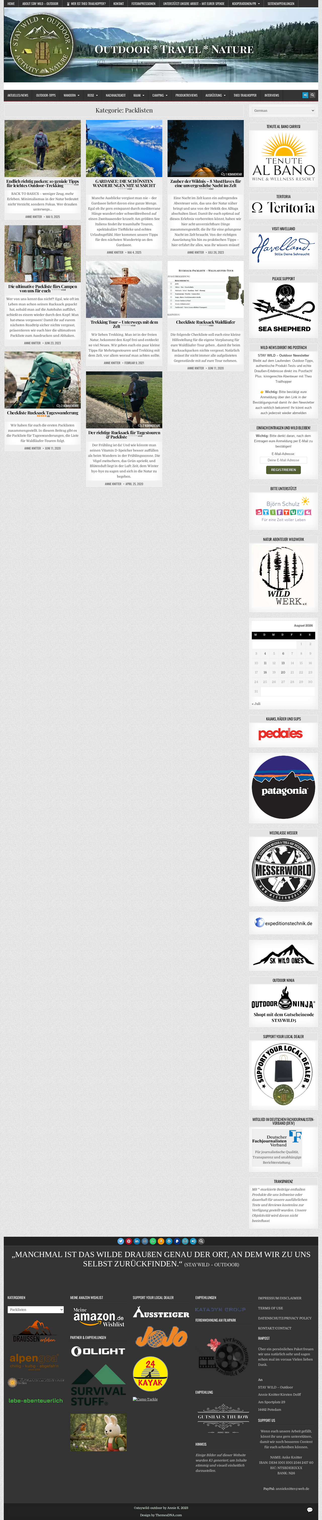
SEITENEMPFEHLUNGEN (281, 3)
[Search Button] (312, 95)
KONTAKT (118, 3)
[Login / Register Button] (305, 95)
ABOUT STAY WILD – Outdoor (40, 3)
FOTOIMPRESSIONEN (143, 3)
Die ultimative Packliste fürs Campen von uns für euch (42, 288)
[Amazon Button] (161, 1241)
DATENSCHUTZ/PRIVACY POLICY (285, 1318)
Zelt (208, 137)
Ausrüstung (214, 95)
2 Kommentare (70, 405)
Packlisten (71, 132)
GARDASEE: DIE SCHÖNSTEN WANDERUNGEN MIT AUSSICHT (124, 184)
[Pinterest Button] (129, 1241)
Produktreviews (186, 95)
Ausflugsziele (103, 132)
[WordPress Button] (169, 1241)
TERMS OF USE (270, 1308)
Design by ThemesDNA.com (161, 1515)
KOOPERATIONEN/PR (244, 3)
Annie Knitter (33, 216)
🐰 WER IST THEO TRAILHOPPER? (86, 3)
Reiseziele (151, 132)
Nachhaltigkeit (116, 95)
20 (283, 672)
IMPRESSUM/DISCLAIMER (279, 1298)
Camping (158, 95)
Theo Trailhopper (245, 95)
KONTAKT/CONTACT (275, 1328)
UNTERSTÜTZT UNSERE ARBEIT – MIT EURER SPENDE (193, 3)
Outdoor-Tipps (46, 95)
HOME (11, 3)
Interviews (272, 95)
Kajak (137, 95)
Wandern (70, 95)
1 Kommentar (234, 174)
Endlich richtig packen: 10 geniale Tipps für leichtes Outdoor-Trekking (42, 183)
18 (265, 672)
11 (265, 663)
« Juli (256, 704)
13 (283, 663)
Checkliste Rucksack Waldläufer (205, 323)
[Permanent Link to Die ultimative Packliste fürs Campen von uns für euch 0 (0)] (43, 253)
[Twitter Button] (120, 1241)
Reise (91, 95)
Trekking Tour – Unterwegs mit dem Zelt (124, 324)
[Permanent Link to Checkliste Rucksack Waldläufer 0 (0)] (206, 289)
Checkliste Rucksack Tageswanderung (42, 413)
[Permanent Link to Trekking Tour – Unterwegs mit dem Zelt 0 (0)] (124, 289)
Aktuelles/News (18, 95)
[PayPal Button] (177, 1241)
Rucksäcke (150, 383)
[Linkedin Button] (137, 1241)
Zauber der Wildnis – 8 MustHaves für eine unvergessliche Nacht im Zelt (205, 184)
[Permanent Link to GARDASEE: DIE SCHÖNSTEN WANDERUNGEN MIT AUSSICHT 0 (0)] (124, 148)
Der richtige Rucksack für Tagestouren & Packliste (124, 434)
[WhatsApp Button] (153, 1241)
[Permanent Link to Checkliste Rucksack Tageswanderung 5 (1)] (43, 380)
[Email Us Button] (185, 1241)
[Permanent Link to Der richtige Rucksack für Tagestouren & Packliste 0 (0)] (124, 399)
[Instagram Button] (145, 1241)
